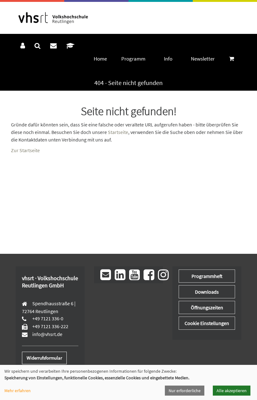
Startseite (118, 132)
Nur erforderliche (185, 390)
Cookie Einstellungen (207, 323)
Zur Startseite (25, 150)
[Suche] (37, 45)
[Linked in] (120, 275)
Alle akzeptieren (232, 390)
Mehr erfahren (17, 390)
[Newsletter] (105, 275)
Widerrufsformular (44, 358)
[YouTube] (134, 275)
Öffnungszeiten (207, 307)
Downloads (207, 292)
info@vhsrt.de (46, 334)
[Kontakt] (53, 45)
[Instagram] (163, 275)
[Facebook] (149, 275)
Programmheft (207, 276)
